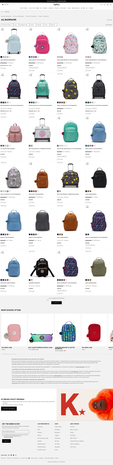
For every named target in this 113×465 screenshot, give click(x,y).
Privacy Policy (67, 237)
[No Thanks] (78, 220)
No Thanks (74, 242)
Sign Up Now (63, 242)
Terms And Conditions (65, 238)
